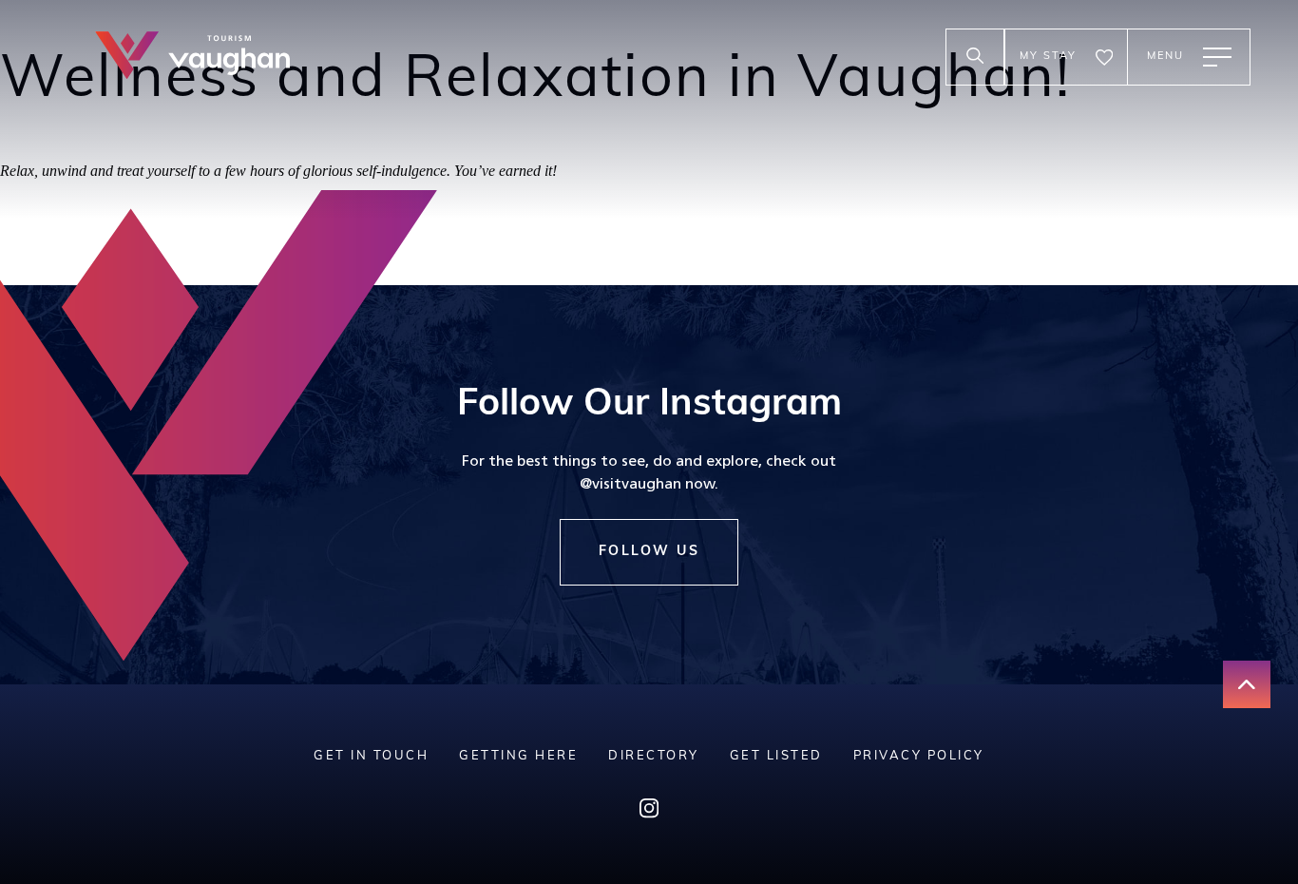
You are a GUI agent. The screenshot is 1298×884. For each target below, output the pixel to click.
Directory (653, 756)
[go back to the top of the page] (1246, 684)
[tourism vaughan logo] (192, 57)
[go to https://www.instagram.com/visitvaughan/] (649, 813)
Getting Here (518, 756)
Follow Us (649, 552)
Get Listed (776, 756)
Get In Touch (371, 756)
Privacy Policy (918, 756)
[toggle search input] (974, 57)
